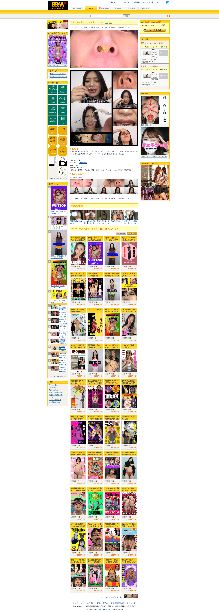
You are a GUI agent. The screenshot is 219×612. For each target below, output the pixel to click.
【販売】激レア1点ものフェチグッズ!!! (154, 157)
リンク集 (132, 603)
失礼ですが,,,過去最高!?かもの (58, 287)
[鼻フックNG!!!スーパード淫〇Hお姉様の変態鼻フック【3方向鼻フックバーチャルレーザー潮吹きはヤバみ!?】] (95, 432)
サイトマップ (53, 397)
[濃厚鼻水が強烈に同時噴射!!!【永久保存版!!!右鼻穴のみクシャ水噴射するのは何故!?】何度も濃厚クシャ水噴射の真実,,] (129, 396)
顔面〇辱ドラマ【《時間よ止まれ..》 (62, 329)
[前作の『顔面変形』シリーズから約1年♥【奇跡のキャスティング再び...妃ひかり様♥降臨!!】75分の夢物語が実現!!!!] (112, 253)
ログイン (159, 2)
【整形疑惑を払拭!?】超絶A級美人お (62, 343)
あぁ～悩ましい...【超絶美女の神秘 (62, 336)
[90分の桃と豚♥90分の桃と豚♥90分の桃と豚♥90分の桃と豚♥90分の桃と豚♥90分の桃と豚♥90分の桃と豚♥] (95, 468)
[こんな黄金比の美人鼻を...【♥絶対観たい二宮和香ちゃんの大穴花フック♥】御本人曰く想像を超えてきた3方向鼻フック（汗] (95, 575)
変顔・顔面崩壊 (146, 125)
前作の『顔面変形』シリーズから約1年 (58, 257)
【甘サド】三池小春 (94, 309)
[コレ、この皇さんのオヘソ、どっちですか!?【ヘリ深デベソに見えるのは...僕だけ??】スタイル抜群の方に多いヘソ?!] (112, 360)
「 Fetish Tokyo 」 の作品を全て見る (110, 597)
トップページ (74, 27)
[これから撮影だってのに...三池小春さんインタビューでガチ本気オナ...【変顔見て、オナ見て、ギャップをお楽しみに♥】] (129, 324)
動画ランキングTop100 (58, 74)
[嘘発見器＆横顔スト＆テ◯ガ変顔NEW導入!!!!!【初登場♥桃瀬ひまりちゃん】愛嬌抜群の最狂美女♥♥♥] (78, 503)
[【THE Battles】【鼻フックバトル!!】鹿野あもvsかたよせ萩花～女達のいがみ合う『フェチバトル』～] (112, 503)
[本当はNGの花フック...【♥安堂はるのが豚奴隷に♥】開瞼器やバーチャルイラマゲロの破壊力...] (129, 575)
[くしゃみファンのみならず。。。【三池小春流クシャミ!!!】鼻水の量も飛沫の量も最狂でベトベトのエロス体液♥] (129, 289)
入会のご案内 (53, 385)
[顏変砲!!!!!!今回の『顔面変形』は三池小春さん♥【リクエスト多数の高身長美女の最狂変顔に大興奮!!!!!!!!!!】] (95, 360)
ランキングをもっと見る (59, 376)
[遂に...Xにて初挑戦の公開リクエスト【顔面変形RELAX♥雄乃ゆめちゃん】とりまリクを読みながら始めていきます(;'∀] (129, 539)
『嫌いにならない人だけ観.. (57, 66)
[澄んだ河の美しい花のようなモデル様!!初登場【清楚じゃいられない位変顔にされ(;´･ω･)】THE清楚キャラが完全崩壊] (95, 396)
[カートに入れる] (155, 30)
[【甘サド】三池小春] (95, 324)
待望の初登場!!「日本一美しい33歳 (63, 322)
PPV (85, 27)
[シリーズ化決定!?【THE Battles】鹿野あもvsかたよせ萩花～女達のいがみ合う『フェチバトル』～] (78, 539)
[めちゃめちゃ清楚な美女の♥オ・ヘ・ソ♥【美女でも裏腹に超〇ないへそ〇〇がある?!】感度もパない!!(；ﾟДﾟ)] (129, 468)
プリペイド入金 (148, 2)
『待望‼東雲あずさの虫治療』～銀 (62, 370)
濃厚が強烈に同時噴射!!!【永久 (62, 363)
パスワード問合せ (55, 400)
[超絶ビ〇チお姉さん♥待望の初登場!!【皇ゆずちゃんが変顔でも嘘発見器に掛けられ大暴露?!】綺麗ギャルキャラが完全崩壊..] (112, 432)
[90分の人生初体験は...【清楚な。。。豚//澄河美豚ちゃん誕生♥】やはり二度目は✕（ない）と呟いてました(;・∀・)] (129, 360)
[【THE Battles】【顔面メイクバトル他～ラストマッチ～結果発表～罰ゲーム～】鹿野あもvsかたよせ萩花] (95, 503)
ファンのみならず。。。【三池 (58, 301)
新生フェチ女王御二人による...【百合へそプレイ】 (129, 490)
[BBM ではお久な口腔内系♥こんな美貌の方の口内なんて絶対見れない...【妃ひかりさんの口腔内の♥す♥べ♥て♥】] (78, 253)
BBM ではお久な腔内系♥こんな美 (62, 309)
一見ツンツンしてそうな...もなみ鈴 (58, 227)
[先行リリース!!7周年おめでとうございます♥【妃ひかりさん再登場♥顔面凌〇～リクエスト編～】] (129, 253)
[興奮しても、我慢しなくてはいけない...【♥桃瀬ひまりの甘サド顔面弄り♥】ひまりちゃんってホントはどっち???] (78, 432)
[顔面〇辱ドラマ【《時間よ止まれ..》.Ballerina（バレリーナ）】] (95, 289)
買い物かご (114, 2)
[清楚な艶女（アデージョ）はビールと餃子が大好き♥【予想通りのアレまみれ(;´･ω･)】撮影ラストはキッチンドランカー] (78, 396)
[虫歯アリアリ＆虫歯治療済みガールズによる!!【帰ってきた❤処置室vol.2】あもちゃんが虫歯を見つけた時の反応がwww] (78, 324)
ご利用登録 (136, 2)
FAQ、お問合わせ (55, 390)
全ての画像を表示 (76, 178)
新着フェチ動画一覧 (55, 392)
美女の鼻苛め (115, 221)
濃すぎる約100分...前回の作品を (58, 212)
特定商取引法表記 (55, 402)
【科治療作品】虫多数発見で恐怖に (62, 357)
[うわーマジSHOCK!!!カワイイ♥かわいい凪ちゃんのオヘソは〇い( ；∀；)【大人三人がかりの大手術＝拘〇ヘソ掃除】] (78, 468)
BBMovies (106, 609)
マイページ (125, 2)
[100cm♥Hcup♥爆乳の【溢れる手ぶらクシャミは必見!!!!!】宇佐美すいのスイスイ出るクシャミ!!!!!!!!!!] (112, 468)
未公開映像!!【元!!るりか (62, 350)
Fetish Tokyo (95, 27)
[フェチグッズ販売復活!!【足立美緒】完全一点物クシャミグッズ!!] (78, 362)
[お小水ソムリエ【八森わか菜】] (129, 432)
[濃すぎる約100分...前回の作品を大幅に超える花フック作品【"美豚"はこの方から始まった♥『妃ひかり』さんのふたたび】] (95, 253)
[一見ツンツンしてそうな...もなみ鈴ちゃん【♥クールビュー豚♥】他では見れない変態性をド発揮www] (78, 289)
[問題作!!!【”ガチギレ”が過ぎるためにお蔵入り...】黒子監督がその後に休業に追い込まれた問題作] (112, 396)
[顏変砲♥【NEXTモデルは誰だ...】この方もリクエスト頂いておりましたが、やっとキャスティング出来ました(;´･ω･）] (112, 289)
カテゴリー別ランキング (58, 77)
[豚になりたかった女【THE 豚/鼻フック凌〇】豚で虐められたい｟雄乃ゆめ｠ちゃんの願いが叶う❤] (95, 539)
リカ (77, 165)
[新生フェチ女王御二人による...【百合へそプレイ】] (129, 503)
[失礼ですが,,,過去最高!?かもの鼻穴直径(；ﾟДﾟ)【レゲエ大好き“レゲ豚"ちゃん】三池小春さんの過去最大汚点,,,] (112, 324)
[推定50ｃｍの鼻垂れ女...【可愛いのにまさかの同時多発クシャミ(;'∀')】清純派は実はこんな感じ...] (78, 575)
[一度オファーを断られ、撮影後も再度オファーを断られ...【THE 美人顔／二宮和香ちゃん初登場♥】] (112, 575)
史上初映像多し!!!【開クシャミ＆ (62, 315)
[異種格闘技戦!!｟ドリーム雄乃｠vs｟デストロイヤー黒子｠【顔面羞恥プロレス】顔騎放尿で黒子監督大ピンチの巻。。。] (112, 539)
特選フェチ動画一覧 (55, 395)
